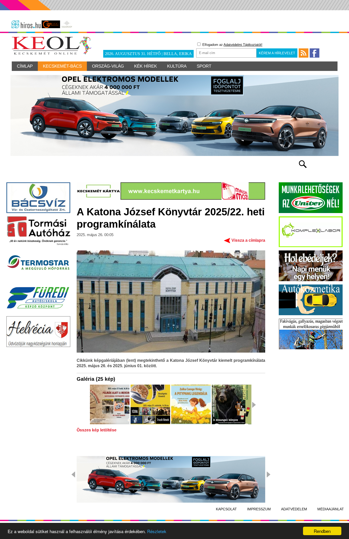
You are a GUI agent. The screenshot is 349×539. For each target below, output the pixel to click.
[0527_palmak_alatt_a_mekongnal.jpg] (110, 405)
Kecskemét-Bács (62, 66)
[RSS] (303, 53)
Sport (204, 66)
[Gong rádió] (51, 24)
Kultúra (177, 66)
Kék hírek (145, 66)
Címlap (25, 66)
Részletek (156, 531)
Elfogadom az (231, 45)
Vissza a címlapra (248, 240)
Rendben (322, 531)
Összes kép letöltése (97, 430)
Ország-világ (108, 66)
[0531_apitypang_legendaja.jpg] (191, 405)
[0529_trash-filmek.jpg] (150, 405)
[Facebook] (314, 53)
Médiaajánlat (330, 509)
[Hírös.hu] (26, 24)
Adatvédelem (294, 509)
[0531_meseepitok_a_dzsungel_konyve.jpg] (231, 405)
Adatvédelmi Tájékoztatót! (243, 45)
